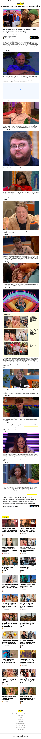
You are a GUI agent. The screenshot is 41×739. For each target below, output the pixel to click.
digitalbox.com (21, 737)
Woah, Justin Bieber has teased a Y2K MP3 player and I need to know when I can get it (9, 661)
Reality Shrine (32, 6)
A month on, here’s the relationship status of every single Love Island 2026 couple (33, 344)
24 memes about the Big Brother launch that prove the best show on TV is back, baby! (19, 503)
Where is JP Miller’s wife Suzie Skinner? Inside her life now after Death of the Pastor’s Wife (27, 530)
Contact (28, 0)
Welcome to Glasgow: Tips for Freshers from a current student (27, 586)
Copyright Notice (20, 725)
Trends (11, 6)
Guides (27, 6)
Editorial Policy (20, 723)
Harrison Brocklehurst (9, 37)
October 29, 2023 (17, 427)
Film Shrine (38, 6)
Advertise (33, 0)
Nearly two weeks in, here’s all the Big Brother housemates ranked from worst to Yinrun (19, 499)
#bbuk (25, 425)
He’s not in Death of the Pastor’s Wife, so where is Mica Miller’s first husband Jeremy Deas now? (33, 332)
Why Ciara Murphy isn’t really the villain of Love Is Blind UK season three (9, 698)
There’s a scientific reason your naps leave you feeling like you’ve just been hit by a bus (10, 642)
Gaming (15, 6)
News (1, 6)
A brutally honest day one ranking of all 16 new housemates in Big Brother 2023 (18, 501)
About (20, 717)
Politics (19, 6)
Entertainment (6, 6)
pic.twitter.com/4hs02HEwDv (32, 425)
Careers (20, 719)
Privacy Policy (20, 729)
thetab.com (18, 735)
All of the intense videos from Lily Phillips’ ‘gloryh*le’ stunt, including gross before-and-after (33, 319)
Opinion (23, 6)
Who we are (22, 0)
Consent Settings (20, 727)
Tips (37, 0)
